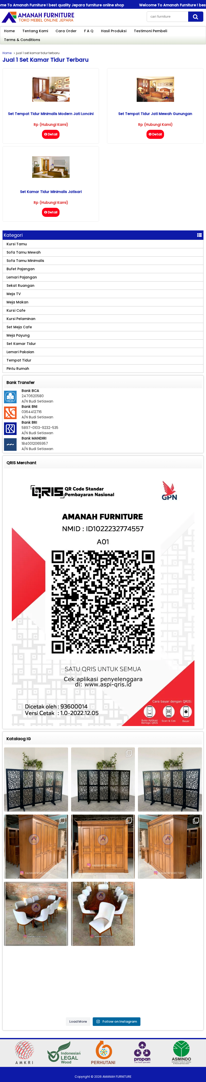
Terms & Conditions (22, 39)
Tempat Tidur (19, 360)
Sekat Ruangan (20, 285)
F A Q (88, 30)
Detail (53, 134)
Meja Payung (18, 335)
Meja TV (14, 293)
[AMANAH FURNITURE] (37, 22)
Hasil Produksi (113, 30)
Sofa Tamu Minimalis (25, 260)
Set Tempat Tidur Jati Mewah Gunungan (155, 113)
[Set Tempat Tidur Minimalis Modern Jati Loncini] (51, 100)
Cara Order (66, 30)
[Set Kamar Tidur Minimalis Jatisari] (51, 176)
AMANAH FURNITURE (116, 1076)
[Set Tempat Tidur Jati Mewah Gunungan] (155, 100)
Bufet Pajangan (21, 268)
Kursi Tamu (17, 244)
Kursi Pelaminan (21, 318)
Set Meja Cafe (19, 327)
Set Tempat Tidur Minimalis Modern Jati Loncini (50, 113)
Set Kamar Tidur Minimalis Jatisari (51, 191)
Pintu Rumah (18, 368)
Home (9, 30)
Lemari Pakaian (20, 351)
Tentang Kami (35, 30)
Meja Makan (17, 302)
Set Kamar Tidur (21, 343)
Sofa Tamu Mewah (24, 252)
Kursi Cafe (16, 310)
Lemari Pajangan (22, 277)
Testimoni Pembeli (150, 30)
